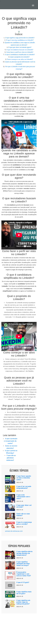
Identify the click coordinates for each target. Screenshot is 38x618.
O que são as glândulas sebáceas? (11, 458)
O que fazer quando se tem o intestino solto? (23, 477)
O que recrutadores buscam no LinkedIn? (19, 49)
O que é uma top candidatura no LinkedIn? (19, 40)
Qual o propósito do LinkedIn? (20, 57)
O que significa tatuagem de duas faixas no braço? (23, 563)
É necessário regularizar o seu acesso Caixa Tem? (23, 574)
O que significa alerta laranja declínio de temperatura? (24, 553)
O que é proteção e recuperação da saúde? (10, 441)
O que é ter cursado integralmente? (23, 487)
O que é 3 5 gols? (22, 582)
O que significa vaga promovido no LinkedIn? (19, 37)
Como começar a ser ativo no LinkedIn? (20, 59)
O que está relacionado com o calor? (23, 496)
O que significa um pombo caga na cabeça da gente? (23, 602)
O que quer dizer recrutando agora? (19, 47)
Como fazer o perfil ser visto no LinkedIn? (19, 52)
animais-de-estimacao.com (14, 531)
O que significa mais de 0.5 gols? (23, 592)
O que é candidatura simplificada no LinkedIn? (20, 54)
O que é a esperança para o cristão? (24, 523)
